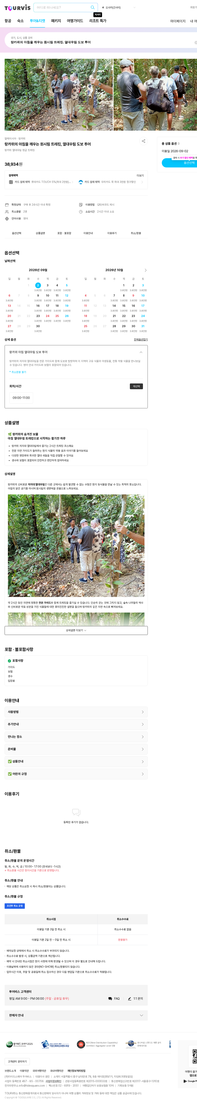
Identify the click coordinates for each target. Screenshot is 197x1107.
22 (28, 316)
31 (142, 326)
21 (19, 316)
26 (67, 316)
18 (57, 305)
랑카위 (21, 138)
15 (28, 305)
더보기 (140, 175)
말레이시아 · (11, 138)
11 (57, 295)
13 (9, 305)
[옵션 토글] (141, 352)
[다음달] (146, 270)
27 (9, 326)
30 (38, 326)
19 (66, 305)
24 (47, 316)
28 (19, 326)
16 (38, 305)
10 (47, 295)
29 (28, 326)
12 (66, 295)
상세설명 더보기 (74, 630)
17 (47, 305)
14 (19, 305)
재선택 (136, 386)
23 (38, 316)
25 (57, 316)
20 (9, 316)
